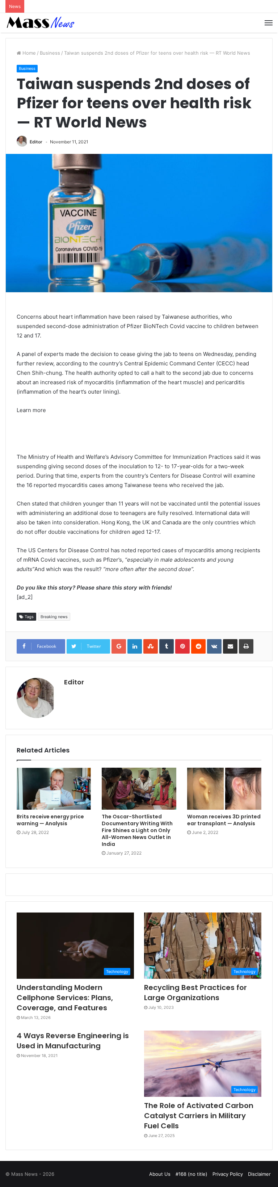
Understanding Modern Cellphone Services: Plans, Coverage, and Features (65, 997)
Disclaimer (259, 1174)
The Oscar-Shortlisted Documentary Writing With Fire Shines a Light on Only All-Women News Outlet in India (137, 830)
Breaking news (54, 616)
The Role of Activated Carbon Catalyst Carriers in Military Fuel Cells (198, 1115)
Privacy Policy (227, 1174)
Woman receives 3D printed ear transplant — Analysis (224, 820)
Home (28, 53)
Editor (36, 141)
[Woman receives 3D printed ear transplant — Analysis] (224, 789)
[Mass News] (39, 23)
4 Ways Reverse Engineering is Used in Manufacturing (73, 1041)
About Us (159, 1174)
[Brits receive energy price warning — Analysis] (54, 789)
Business (50, 53)
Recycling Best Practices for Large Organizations (195, 992)
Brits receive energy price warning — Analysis (50, 820)
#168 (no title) (191, 1174)
